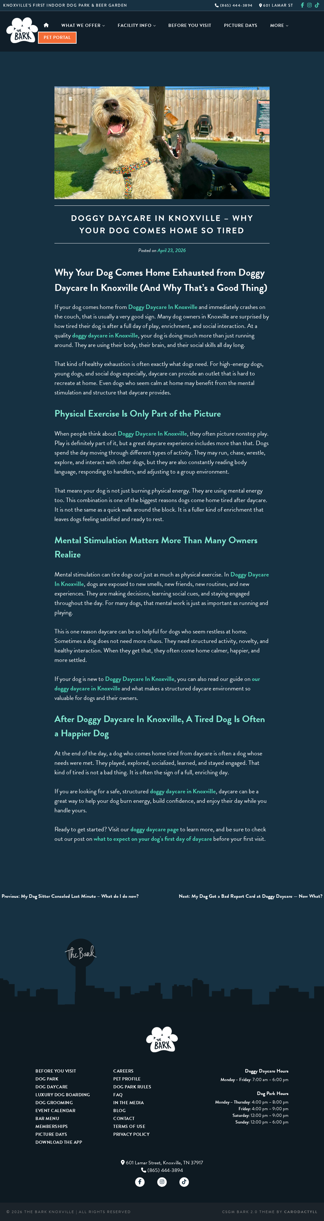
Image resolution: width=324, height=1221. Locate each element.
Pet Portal (57, 37)
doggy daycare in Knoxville (105, 335)
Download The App (58, 1142)
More (277, 25)
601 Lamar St (277, 5)
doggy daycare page (154, 829)
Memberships (51, 1126)
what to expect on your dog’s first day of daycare (153, 838)
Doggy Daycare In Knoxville (162, 307)
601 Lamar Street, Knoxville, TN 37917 (164, 1163)
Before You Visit (189, 25)
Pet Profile (127, 1079)
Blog (119, 1110)
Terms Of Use (129, 1126)
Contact (124, 1118)
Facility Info (135, 25)
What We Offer (81, 25)
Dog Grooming (54, 1102)
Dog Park (46, 1079)
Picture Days (241, 25)
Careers (123, 1071)
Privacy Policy (131, 1134)
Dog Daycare (51, 1087)
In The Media (128, 1102)
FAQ (118, 1095)
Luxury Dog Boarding (62, 1095)
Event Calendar (55, 1110)
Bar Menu (47, 1118)
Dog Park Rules (132, 1087)
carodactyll (301, 1212)
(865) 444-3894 (236, 5)
